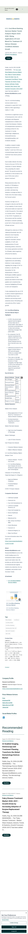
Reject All (14, 927)
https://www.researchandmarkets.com (12, 688)
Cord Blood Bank (9, 622)
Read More (6, 783)
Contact (7, 667)
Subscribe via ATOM (7, 705)
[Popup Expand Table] (22, 378)
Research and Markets (11, 54)
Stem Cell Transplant (10, 630)
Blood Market (8, 619)
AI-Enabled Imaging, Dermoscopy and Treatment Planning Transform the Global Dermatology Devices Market (11, 751)
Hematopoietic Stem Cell (11, 628)
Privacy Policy (5, 919)
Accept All (14, 931)
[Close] (26, 912)
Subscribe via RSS (7, 702)
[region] (14, 922)
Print (3, 698)
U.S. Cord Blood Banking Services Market (13, 604)
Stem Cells (8, 633)
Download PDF (6, 700)
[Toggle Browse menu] (22, 9)
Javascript (5, 707)
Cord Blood (16, 619)
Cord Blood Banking (10, 625)
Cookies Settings (14, 922)
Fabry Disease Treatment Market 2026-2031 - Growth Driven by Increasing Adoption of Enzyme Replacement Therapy (12, 805)
